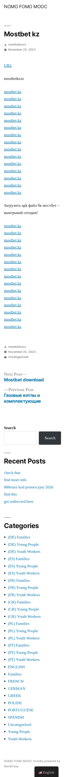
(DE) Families (19, 537)
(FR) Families (19, 580)
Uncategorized (18, 357)
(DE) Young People (23, 544)
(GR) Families (19, 602)
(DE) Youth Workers (24, 551)
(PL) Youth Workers (24, 638)
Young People (19, 731)
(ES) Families (19, 558)
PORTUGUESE (20, 710)
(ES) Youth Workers (24, 573)
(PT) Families (19, 645)
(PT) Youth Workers (24, 659)
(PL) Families (19, 623)
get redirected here (18, 501)
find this (10, 494)
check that (12, 472)
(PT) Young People (23, 652)
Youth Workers (20, 739)
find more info (15, 479)
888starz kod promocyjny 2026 (28, 487)
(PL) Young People (23, 630)
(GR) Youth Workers (24, 616)
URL (8, 65)
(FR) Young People (23, 587)
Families (15, 674)
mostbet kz (12, 91)
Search (10, 427)
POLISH (15, 702)
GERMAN (16, 688)
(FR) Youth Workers (24, 594)
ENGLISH (16, 666)
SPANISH (16, 717)
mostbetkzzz (17, 44)
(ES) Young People (23, 566)
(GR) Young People (23, 609)
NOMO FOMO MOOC (25, 6)
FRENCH (16, 681)
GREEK (14, 695)
